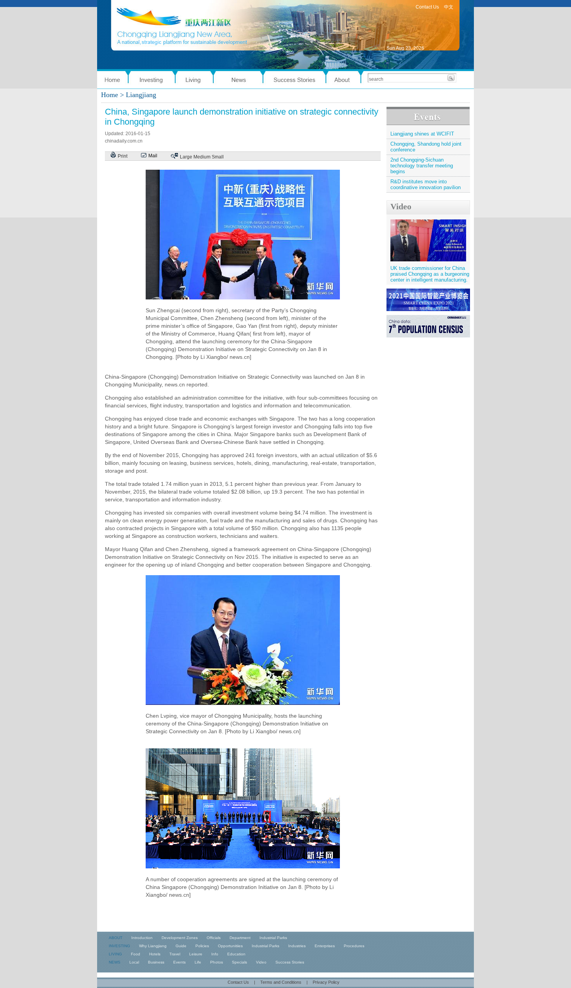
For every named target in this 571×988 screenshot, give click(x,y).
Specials (239, 962)
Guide (181, 946)
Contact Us (427, 7)
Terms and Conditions (280, 982)
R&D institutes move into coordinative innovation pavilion (425, 184)
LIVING (115, 954)
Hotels (154, 954)
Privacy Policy (326, 982)
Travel (174, 954)
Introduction (142, 938)
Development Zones (180, 938)
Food (135, 954)
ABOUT (115, 938)
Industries (297, 946)
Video (400, 206)
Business (156, 962)
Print (122, 156)
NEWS (114, 962)
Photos (216, 962)
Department (240, 938)
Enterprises (325, 946)
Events (179, 962)
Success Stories (289, 962)
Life (198, 962)
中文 (448, 7)
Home (109, 95)
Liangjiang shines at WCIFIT (422, 134)
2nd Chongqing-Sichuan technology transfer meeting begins (421, 165)
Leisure (195, 954)
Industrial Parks (273, 938)
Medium (202, 157)
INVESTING (119, 946)
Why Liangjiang (153, 946)
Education (236, 954)
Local (134, 962)
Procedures (354, 946)
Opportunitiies (230, 946)
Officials (214, 938)
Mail (152, 155)
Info (214, 954)
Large (186, 157)
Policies (202, 946)
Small (218, 157)
